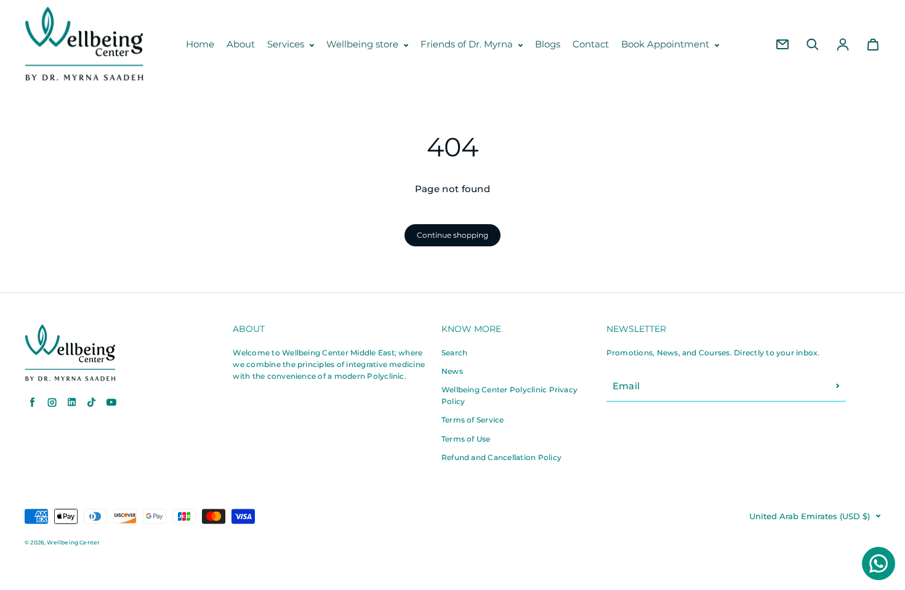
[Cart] (873, 44)
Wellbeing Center (73, 542)
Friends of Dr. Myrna (467, 44)
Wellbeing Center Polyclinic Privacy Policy (509, 395)
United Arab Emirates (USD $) (809, 516)
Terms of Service (472, 419)
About (241, 44)
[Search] (812, 44)
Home (200, 44)
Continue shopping (452, 235)
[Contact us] (878, 563)
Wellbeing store (363, 44)
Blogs (547, 44)
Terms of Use (466, 438)
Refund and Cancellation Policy (501, 457)
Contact (591, 44)
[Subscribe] (838, 386)
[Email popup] (782, 44)
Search (454, 352)
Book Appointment (666, 44)
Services (287, 44)
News (452, 371)
